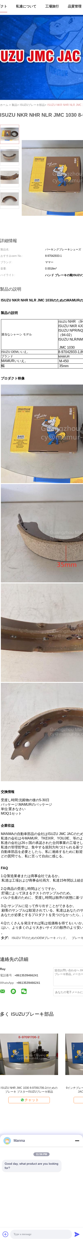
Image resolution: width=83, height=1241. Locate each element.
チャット (31, 1100)
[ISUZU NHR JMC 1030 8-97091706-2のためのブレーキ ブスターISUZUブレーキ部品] (29, 1054)
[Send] (77, 1234)
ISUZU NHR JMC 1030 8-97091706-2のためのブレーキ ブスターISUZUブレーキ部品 (29, 1089)
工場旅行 (52, 6)
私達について (26, 6)
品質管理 (75, 6)
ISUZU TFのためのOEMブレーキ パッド (39, 938)
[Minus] (77, 1140)
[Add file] (6, 1234)
